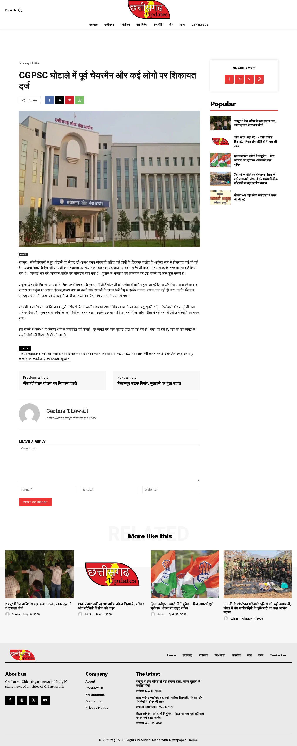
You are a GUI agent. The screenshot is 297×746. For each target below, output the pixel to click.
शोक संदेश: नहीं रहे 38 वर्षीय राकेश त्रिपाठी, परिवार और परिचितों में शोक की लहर (255, 141)
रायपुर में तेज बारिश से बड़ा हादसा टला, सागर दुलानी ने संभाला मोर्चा (255, 123)
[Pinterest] (69, 100)
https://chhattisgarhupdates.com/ (71, 418)
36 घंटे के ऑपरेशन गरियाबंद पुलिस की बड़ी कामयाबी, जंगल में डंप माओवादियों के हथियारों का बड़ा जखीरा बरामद (256, 178)
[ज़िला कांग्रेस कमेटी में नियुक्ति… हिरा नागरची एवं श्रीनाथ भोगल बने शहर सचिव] (220, 160)
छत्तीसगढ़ (140, 690)
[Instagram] (22, 700)
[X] (59, 100)
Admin (16, 614)
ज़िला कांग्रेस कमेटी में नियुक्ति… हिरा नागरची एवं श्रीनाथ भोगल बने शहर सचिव (254, 160)
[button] (14, 10)
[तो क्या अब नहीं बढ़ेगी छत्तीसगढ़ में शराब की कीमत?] (220, 197)
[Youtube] (45, 700)
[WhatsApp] (79, 100)
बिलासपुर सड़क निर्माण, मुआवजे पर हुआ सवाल (149, 383)
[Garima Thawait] (29, 413)
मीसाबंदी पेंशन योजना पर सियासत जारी (50, 383)
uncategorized (147, 707)
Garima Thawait (67, 411)
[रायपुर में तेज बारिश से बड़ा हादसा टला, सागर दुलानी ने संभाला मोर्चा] (220, 123)
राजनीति (23, 254)
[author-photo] (8, 614)
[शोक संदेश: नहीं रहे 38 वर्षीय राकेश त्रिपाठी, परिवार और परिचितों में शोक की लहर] (220, 141)
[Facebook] (49, 100)
